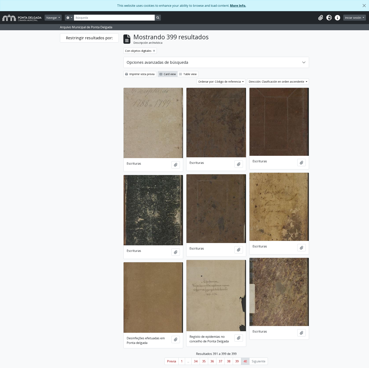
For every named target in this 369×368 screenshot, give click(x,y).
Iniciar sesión (353, 17)
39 (237, 361)
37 (220, 361)
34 (195, 361)
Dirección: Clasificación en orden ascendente (277, 81)
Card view (169, 74)
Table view (190, 74)
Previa (171, 361)
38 (228, 361)
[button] (320, 17)
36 (212, 361)
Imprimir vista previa (142, 74)
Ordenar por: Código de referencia (220, 81)
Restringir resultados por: (89, 37)
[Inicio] (23, 18)
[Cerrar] (364, 5)
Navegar (52, 17)
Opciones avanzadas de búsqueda (157, 62)
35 (204, 361)
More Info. (238, 5)
